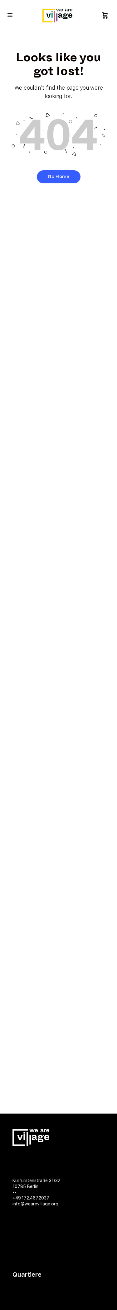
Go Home (58, 176)
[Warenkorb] (105, 15)
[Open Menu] (10, 15)
